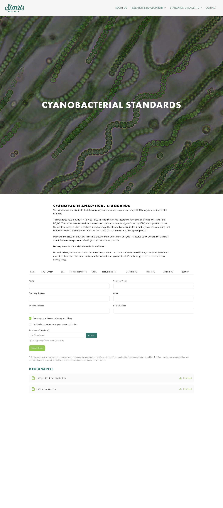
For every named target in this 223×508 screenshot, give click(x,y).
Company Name (120, 281)
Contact (211, 7)
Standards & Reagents (184, 7)
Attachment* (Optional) (39, 330)
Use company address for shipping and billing (52, 318)
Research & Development (147, 7)
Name (31, 281)
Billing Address (119, 306)
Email (115, 293)
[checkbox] (30, 318)
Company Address (37, 293)
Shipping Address (36, 306)
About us (121, 7)
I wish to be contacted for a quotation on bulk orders (55, 324)
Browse (91, 335)
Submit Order (37, 348)
